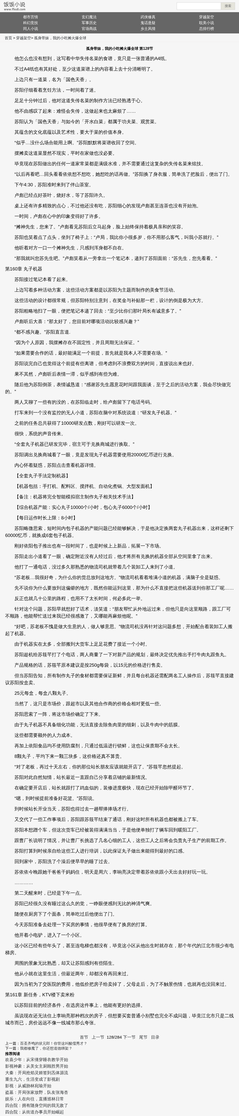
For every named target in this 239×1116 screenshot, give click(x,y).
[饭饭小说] (14, 6)
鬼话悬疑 (148, 23)
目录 (155, 1037)
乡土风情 (148, 29)
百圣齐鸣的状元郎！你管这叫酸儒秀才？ (53, 1043)
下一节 (129, 1037)
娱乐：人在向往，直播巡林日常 (34, 1099)
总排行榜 (206, 29)
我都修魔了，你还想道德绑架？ (46, 1048)
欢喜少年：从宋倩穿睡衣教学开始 (36, 1059)
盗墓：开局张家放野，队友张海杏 (36, 1092)
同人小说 (30, 29)
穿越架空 (206, 17)
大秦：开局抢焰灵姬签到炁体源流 (36, 1072)
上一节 (98, 1037)
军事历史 (89, 23)
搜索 (228, 6)
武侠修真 (148, 17)
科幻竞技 (30, 23)
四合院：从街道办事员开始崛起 (34, 1112)
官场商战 (89, 29)
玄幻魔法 (89, 17)
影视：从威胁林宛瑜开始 (28, 1086)
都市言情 (30, 17)
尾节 (143, 1037)
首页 (8, 38)
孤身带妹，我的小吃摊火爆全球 (60, 38)
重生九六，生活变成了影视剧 (32, 1079)
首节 (84, 1037)
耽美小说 (206, 23)
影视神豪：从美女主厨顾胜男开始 (36, 1066)
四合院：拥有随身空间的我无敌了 (36, 1105)
